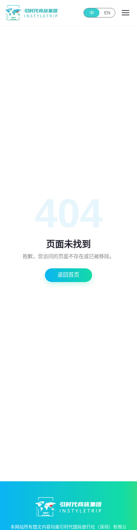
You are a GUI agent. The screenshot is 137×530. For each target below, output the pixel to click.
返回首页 (68, 275)
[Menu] (125, 13)
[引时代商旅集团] (31, 12)
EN (107, 12)
